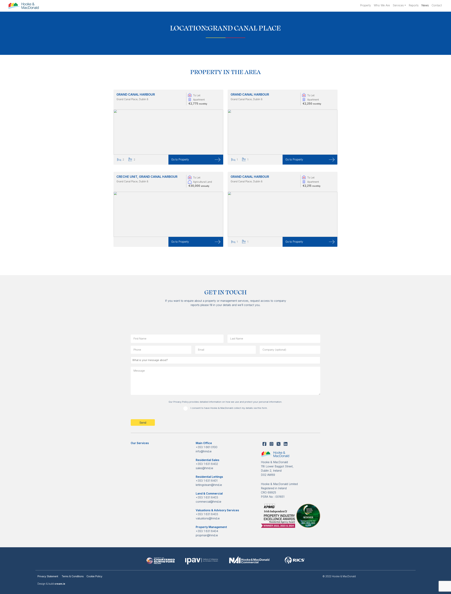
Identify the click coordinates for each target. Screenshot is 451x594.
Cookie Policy (94, 576)
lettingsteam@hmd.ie (209, 485)
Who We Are (382, 5)
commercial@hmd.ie (208, 501)
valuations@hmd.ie (208, 518)
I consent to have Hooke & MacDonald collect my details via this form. (229, 408)
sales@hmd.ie (204, 468)
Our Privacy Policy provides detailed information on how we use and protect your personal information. (225, 402)
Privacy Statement (48, 576)
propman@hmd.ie (207, 535)
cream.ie (59, 583)
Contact (437, 5)
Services (398, 5)
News (425, 5)
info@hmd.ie (204, 451)
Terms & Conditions (73, 576)
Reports (414, 5)
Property (365, 5)
